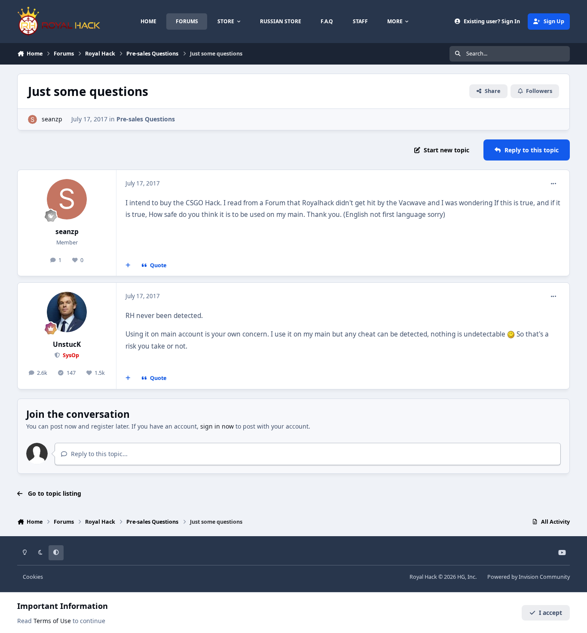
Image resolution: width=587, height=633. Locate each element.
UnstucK (67, 344)
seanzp (52, 119)
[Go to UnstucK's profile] (67, 312)
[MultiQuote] (128, 265)
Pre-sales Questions (145, 119)
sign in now (217, 426)
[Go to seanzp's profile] (32, 119)
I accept (550, 612)
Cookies (33, 577)
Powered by (528, 577)
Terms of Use (52, 621)
